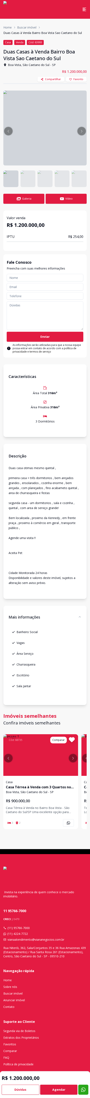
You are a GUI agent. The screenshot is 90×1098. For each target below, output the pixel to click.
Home (7, 27)
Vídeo (69, 198)
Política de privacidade (18, 1064)
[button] (8, 131)
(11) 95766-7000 (19, 928)
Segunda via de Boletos (19, 1031)
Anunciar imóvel (14, 1000)
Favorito (78, 79)
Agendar (58, 1090)
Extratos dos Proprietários (21, 1038)
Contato (8, 1007)
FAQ (6, 1057)
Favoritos (9, 1044)
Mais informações (24, 617)
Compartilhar (53, 79)
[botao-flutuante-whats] (83, 1090)
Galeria (26, 198)
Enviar (45, 337)
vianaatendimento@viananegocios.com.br (36, 939)
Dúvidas (20, 1090)
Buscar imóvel (26, 27)
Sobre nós (10, 987)
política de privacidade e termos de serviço (44, 350)
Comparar (10, 1051)
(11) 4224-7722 (17, 934)
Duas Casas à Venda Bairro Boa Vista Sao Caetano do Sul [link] (42, 33)
